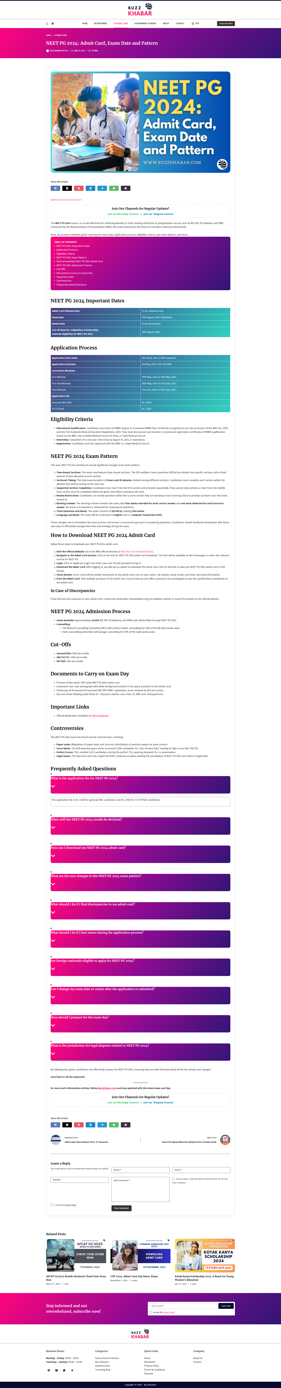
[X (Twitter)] (67, 188)
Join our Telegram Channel (158, 214)
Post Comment (121, 1208)
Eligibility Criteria (65, 253)
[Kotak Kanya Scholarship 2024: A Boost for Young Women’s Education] (205, 1256)
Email (178, 1170)
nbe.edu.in (126, 551)
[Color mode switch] (52, 23)
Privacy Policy (70, 1205)
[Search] (47, 24)
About (166, 23)
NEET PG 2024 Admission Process (74, 265)
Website (57, 1179)
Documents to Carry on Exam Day (74, 273)
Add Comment (122, 1180)
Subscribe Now (226, 23)
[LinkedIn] (90, 188)
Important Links (65, 277)
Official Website (100, 715)
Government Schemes (145, 23)
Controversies (64, 280)
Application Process (67, 249)
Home (85, 23)
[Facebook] (55, 188)
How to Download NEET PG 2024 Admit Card (79, 261)
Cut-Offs (60, 269)
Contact (180, 23)
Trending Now (102, 1369)
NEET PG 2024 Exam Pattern (71, 257)
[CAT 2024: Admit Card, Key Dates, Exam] (140, 1256)
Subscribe (226, 1306)
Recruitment (100, 23)
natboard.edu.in (144, 551)
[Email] (125, 188)
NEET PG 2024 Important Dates (73, 246)
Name (117, 1170)
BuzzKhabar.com (107, 1088)
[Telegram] (102, 188)
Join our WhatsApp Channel (123, 214)
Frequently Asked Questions (71, 284)
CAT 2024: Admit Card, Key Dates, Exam (134, 1276)
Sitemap (148, 1373)
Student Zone (121, 23)
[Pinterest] (79, 188)
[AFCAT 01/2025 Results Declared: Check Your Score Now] (76, 1256)
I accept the (65, 1205)
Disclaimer (150, 1362)
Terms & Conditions (154, 1369)
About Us (198, 1358)
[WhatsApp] (114, 188)
